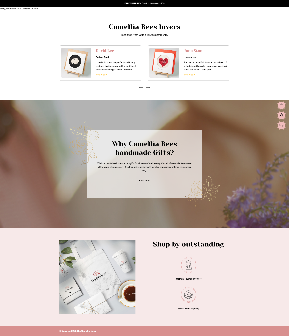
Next (148, 87)
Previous (141, 87)
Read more (144, 180)
